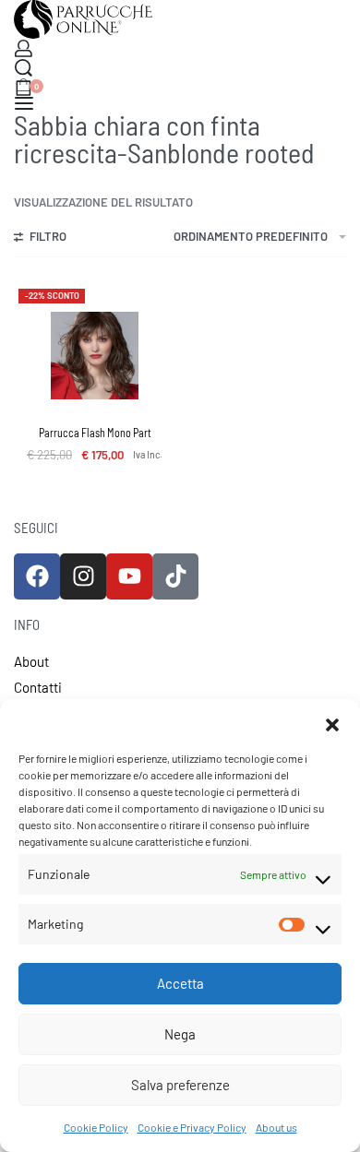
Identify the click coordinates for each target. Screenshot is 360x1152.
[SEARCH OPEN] (23, 67)
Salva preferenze (180, 1084)
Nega (180, 1034)
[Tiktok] (175, 576)
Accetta (180, 983)
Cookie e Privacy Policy (192, 1127)
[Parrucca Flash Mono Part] (94, 355)
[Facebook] (37, 576)
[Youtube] (129, 576)
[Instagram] (83, 576)
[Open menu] (24, 103)
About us (276, 1127)
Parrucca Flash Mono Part (95, 432)
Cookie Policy (96, 1127)
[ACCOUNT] (23, 48)
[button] (332, 722)
